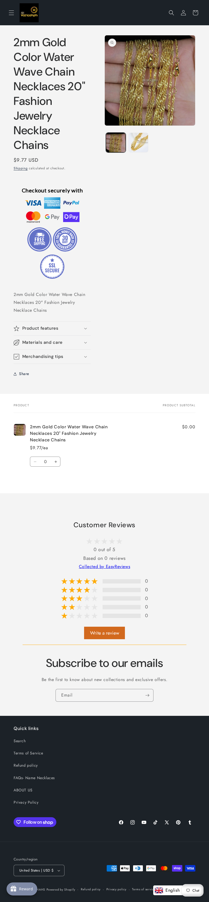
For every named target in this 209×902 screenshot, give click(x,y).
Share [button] (24, 373)
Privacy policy (116, 889)
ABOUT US (23, 790)
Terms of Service (28, 753)
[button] (11, 13)
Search (20, 741)
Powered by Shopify (61, 889)
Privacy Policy (26, 802)
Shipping (21, 168)
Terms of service (143, 889)
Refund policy (26, 765)
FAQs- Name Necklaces (34, 778)
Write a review (104, 632)
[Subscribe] (147, 695)
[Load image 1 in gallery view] (116, 142)
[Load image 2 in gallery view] (138, 142)
